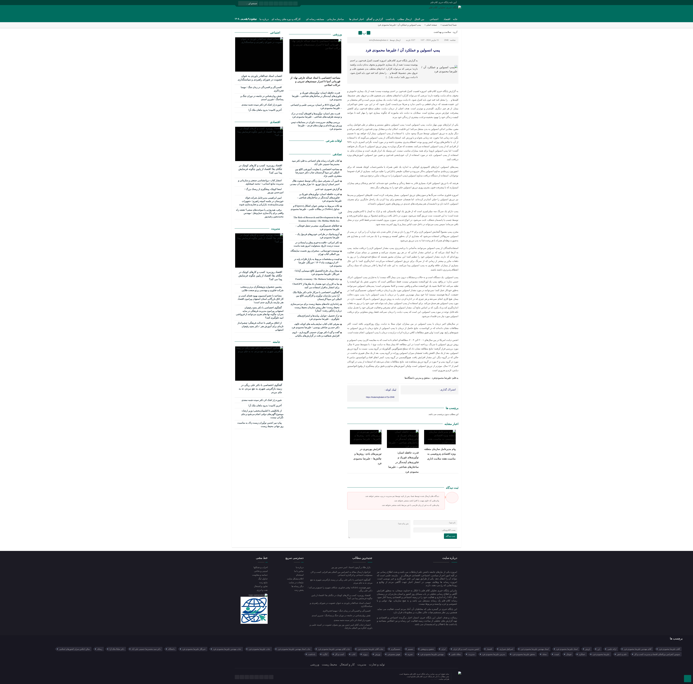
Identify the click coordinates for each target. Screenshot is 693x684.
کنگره (325, 654)
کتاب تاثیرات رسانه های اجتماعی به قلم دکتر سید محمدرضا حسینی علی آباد (315, 162)
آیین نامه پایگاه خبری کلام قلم (443, 2)
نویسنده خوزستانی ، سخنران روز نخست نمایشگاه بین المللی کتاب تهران (315, 252)
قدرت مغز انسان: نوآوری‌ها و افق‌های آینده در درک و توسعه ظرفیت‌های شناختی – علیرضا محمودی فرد (316, 115)
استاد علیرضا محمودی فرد (567, 649)
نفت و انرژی (262, 590)
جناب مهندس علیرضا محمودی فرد (227, 649)
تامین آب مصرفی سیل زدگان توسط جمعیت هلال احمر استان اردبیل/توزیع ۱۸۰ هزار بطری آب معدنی (314, 182)
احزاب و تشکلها (261, 567)
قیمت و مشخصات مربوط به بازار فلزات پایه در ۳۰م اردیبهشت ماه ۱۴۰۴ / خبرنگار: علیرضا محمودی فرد (318, 262)
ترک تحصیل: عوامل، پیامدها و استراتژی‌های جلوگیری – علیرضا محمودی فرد (318, 317)
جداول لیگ (263, 578)
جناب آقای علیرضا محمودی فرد (370, 649)
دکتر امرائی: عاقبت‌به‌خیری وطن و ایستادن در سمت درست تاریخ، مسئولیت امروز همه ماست (316, 244)
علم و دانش (622, 654)
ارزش (587, 649)
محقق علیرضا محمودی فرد (524, 654)
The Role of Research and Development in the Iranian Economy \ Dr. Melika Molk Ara (316, 219)
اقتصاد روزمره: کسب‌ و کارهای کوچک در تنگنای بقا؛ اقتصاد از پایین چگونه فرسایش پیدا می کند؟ (260, 169)
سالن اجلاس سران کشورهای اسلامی (74, 649)
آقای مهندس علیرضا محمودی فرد (637, 649)
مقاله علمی (456, 654)
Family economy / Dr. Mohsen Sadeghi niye (317, 279)
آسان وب (434, 679)
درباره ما (264, 19)
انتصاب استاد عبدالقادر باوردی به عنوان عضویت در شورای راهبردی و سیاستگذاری (260, 78)
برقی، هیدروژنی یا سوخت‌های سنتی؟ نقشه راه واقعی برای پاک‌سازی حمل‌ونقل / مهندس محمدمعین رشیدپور (260, 213)
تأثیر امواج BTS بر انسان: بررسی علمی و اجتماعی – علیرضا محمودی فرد (316, 107)
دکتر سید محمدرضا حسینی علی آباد (146, 649)
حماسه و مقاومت (260, 575)
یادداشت (390, 19)
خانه (455, 19)
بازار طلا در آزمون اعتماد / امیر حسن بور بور (351, 567)
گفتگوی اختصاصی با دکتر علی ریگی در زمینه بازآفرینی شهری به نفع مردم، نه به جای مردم (260, 389)
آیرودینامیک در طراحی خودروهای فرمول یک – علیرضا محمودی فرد (317, 236)
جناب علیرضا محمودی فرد (259, 649)
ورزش (377, 654)
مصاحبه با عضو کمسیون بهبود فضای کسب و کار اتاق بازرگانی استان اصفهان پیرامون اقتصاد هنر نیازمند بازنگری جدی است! (261, 299)
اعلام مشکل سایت (295, 578)
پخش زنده (299, 590)
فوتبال (568, 654)
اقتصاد (447, 19)
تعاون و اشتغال (261, 586)
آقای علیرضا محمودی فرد (669, 649)
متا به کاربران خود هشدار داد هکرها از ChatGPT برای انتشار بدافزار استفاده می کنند (316, 286)
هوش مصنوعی (394, 654)
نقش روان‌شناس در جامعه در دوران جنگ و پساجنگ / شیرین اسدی (262, 98)
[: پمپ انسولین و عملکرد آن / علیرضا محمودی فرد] (350, 33)
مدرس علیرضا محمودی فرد (493, 654)
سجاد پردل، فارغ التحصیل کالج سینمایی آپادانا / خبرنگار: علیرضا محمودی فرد (316, 272)
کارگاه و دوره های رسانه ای (286, 19)
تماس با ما (298, 571)
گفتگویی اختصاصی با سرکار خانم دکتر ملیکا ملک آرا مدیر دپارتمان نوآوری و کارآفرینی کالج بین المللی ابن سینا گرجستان (317, 295)
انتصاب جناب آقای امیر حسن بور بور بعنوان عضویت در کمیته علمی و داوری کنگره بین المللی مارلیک (341, 626)
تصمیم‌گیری (395, 649)
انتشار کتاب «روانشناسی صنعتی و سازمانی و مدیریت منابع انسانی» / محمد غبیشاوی (261, 182)
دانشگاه (171, 649)
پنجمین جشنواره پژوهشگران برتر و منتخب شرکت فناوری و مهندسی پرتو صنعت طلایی (262, 288)
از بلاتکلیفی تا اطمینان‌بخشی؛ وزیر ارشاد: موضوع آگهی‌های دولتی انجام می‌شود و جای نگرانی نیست (262, 414)
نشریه (410, 654)
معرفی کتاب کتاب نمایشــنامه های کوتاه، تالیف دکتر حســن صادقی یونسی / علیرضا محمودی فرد (315, 326)
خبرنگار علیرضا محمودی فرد (194, 649)
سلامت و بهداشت (442, 32)
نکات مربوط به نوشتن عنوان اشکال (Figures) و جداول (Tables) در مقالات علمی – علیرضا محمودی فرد (316, 209)
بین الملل (419, 19)
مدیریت (276, 228)
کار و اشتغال (347, 664)
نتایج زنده (263, 582)
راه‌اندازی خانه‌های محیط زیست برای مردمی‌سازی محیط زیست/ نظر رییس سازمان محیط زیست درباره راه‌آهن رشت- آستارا (316, 307)
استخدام (299, 575)
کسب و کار (339, 654)
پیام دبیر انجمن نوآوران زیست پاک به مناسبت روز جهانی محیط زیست (260, 424)
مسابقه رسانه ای (315, 19)
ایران (443, 649)
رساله (99, 649)
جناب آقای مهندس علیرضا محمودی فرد (334, 649)
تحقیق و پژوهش (427, 649)
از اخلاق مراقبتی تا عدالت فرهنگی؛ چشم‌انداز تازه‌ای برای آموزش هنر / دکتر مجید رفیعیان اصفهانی (260, 326)
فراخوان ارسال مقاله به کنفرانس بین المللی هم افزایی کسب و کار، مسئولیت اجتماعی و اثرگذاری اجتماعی (341, 573)
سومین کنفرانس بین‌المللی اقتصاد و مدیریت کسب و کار (657, 654)
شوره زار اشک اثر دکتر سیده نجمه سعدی (261, 104)
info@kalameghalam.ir (378, 40)
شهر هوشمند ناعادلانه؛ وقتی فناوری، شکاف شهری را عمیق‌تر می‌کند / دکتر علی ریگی (340, 589)
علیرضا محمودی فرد (601, 654)
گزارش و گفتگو (375, 19)
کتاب (353, 654)
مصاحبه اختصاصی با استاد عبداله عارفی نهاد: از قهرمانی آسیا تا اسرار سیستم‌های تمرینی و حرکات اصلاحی (315, 81)
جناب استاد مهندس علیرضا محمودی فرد (294, 649)
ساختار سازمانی (335, 19)
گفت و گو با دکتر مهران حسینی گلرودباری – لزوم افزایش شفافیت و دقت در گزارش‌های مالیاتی (315, 334)
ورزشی (337, 34)
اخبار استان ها (356, 19)
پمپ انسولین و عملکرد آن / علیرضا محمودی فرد (403, 50)
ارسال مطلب (404, 19)
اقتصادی (275, 122)
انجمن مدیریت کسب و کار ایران (466, 649)
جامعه (277, 341)
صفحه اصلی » (430, 25)
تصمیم (410, 649)
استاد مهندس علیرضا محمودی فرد (535, 649)
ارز (599, 649)
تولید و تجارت (377, 664)
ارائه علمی (611, 649)
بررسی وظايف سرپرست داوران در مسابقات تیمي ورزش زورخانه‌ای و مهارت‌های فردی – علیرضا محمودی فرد (316, 125)
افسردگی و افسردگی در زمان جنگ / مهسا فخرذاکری (262, 89)
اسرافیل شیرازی (506, 649)
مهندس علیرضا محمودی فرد (432, 654)
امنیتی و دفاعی (261, 571)
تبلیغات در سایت (296, 582)
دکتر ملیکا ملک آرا (117, 649)
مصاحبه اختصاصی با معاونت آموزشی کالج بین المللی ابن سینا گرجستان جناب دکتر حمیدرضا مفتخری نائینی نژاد (318, 172)
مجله (544, 654)
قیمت (556, 654)
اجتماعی (434, 19)
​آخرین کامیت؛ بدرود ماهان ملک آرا (265, 110)
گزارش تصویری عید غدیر (327, 189)
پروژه (365, 654)
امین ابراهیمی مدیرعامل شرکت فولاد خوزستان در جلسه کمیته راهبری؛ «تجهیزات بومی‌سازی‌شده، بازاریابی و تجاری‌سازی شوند (261, 201)
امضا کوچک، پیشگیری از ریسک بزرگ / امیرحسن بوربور (264, 191)
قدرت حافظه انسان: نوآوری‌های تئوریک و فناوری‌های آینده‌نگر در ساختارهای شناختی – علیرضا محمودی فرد (403, 462)
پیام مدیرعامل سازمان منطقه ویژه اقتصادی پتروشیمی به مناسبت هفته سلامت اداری (440, 454)
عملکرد (582, 654)
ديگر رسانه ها (297, 586)
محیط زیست (329, 664)
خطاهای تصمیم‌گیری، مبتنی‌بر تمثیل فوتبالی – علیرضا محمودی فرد (317, 227)
